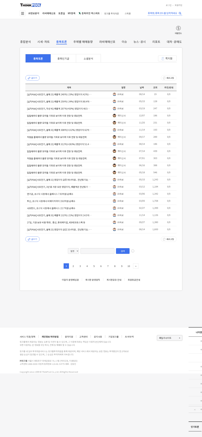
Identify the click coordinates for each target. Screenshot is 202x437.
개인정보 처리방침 (50, 336)
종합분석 (25, 42)
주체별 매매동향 (83, 42)
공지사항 (98, 336)
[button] (195, 409)
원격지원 (69, 336)
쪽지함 (168, 58)
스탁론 (128, 13)
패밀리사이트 (165, 337)
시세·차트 (43, 42)
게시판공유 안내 (114, 279)
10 (129, 266)
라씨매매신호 (49, 13)
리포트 (156, 42)
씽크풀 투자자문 (111, 13)
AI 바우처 (129, 336)
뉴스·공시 (140, 42)
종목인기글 (63, 58)
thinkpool (31, 5)
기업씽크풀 (113, 336)
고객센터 (83, 336)
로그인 (169, 5)
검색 (123, 251)
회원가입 (178, 5)
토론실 (61, 13)
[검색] (180, 13)
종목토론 (61, 42)
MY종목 (71, 13)
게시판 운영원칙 (92, 279)
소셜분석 (88, 58)
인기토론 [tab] (195, 426)
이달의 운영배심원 (70, 279)
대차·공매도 (174, 42)
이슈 (124, 42)
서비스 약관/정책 (27, 336)
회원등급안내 (134, 279)
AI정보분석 (33, 13)
